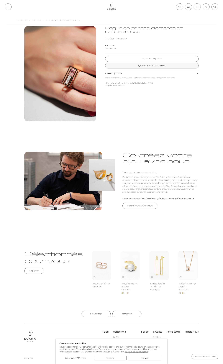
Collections (36, 20)
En (206, 7)
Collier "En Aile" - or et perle (187, 285)
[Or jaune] (122, 293)
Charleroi (157, 337)
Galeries (157, 332)
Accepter (110, 358)
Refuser (145, 358)
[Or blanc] (125, 293)
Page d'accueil (21, 20)
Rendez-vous (192, 332)
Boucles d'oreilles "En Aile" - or (157, 285)
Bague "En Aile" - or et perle (129, 285)
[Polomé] (111, 7)
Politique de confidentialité (136, 352)
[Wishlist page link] (179, 6)
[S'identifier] (188, 6)
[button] (8, 6)
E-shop (144, 332)
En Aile (116, 337)
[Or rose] (128, 293)
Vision (105, 332)
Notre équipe (173, 332)
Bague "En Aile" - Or (101, 284)
